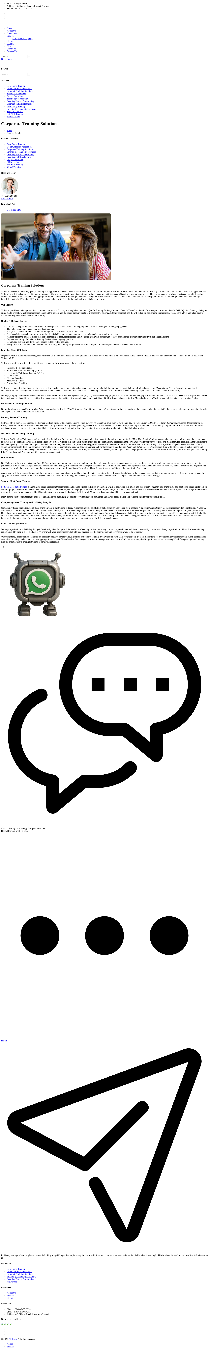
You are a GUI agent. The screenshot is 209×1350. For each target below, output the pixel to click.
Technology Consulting (17, 98)
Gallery (10, 43)
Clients (10, 41)
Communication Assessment (19, 88)
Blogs (9, 46)
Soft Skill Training (15, 114)
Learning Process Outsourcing (20, 101)
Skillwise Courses (15, 111)
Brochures (11, 48)
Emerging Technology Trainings (21, 109)
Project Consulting (15, 96)
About (10, 1344)
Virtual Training (14, 116)
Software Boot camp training (14, 487)
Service (10, 1346)
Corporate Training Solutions (20, 91)
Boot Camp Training (16, 86)
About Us (11, 31)
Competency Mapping (23, 38)
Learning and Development (19, 104)
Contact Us (12, 51)
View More (12, 1282)
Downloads (12, 33)
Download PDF (14, 210)
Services (10, 36)
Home (9, 28)
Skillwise (13, 1339)
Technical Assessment (16, 93)
